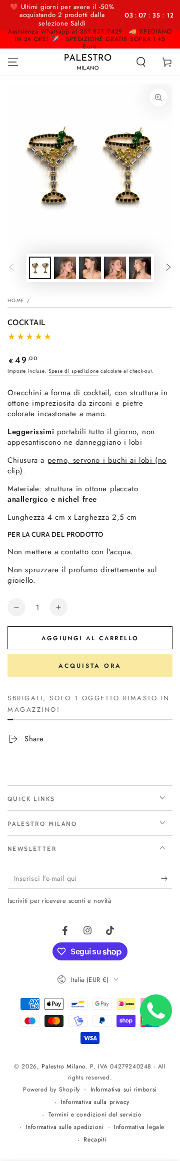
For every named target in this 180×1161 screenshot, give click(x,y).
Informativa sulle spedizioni (65, 1127)
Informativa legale (139, 1127)
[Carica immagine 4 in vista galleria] (115, 268)
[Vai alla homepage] (88, 62)
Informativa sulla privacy (95, 1102)
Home (16, 300)
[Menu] (13, 62)
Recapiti (95, 1139)
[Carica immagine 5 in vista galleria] (140, 268)
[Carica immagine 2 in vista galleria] (65, 268)
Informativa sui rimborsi (123, 1089)
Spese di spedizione (73, 371)
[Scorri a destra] (169, 268)
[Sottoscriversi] (166, 879)
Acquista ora (90, 665)
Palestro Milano (64, 1066)
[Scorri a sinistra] (11, 268)
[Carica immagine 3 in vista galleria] (90, 268)
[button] (141, 62)
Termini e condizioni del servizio (95, 1114)
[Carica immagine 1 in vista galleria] (40, 268)
